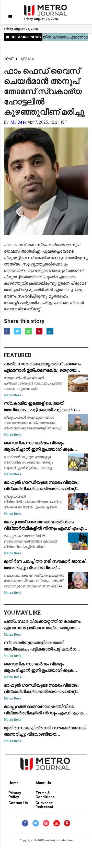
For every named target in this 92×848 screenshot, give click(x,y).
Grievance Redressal (44, 804)
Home (9, 59)
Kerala (27, 59)
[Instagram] (46, 823)
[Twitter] (35, 823)
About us (43, 783)
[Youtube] (56, 823)
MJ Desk (18, 122)
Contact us (18, 803)
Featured (17, 355)
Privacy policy (14, 794)
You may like (22, 612)
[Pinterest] (67, 823)
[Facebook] (25, 823)
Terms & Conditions (45, 794)
